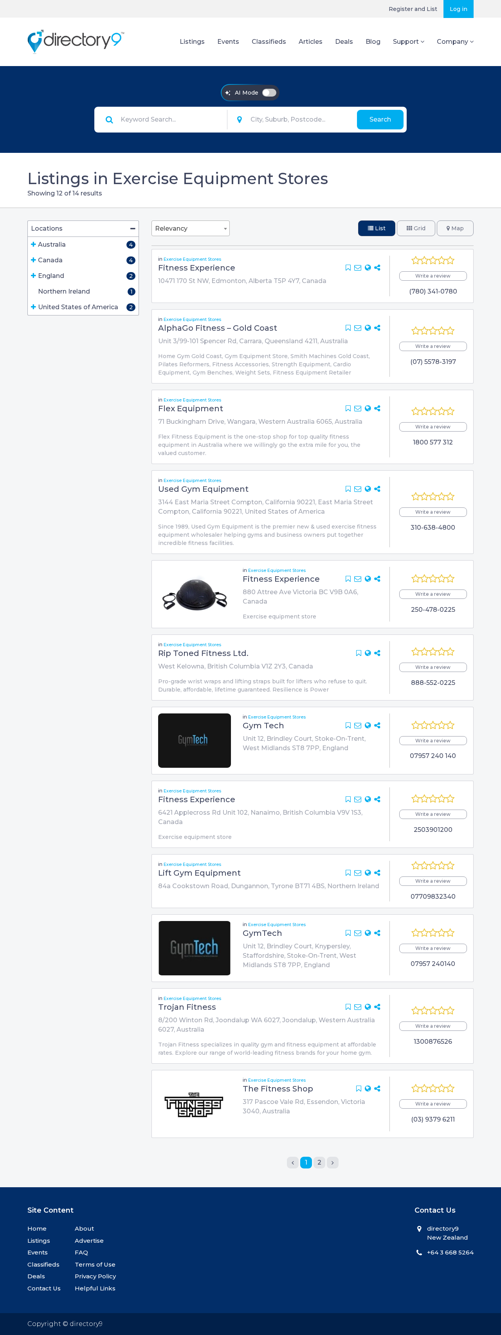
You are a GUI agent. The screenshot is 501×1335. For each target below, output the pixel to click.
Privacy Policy (95, 1276)
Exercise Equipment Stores (192, 259)
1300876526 (433, 1041)
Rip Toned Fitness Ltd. (203, 653)
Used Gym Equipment (203, 489)
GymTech (262, 933)
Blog (373, 41)
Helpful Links (95, 1288)
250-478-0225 (433, 609)
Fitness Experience (196, 267)
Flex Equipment (190, 408)
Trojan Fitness (187, 1007)
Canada (50, 260)
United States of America (78, 307)
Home (37, 1228)
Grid (418, 228)
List (379, 228)
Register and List (413, 9)
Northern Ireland (64, 291)
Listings (192, 41)
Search (380, 119)
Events (228, 41)
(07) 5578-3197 (433, 362)
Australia (52, 244)
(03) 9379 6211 (433, 1119)
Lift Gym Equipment (199, 873)
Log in (458, 9)
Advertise (89, 1240)
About (84, 1228)
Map (457, 228)
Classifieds (269, 41)
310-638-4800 (433, 527)
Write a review (433, 276)
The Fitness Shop (278, 1088)
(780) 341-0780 (433, 291)
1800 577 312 (433, 442)
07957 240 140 (433, 756)
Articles (311, 41)
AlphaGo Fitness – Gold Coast (217, 328)
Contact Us (44, 1288)
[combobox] (190, 228)
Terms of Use (95, 1264)
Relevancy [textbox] (171, 228)
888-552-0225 (433, 682)
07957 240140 (433, 964)
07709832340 (433, 896)
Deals (344, 41)
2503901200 (433, 829)
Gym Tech (263, 725)
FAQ (81, 1252)
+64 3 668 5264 (450, 1252)
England (51, 276)
